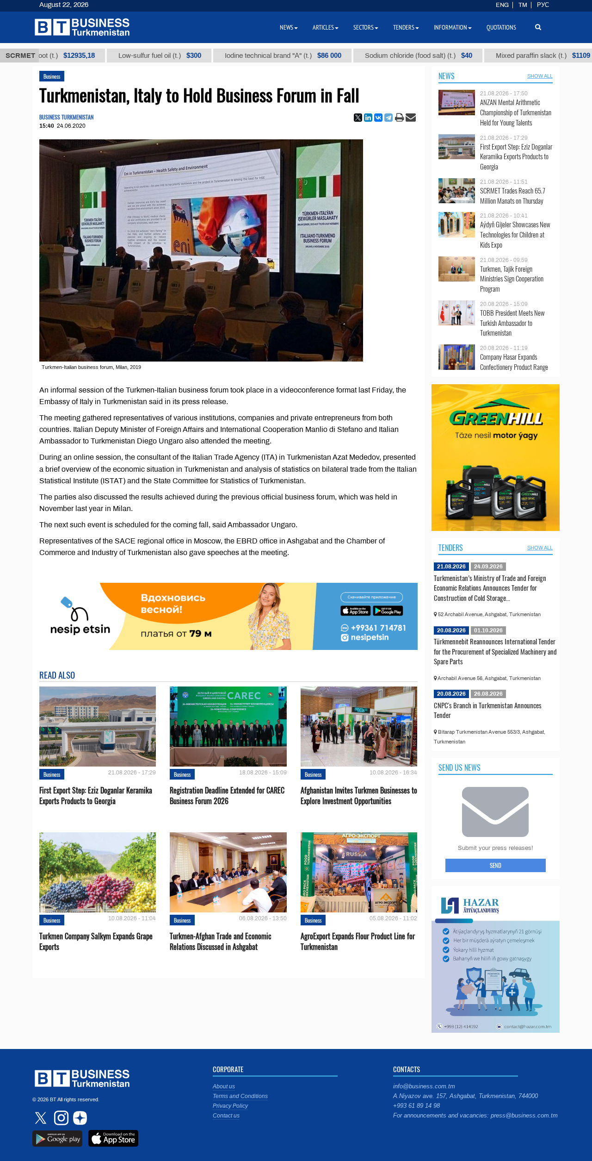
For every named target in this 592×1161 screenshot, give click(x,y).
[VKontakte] (378, 117)
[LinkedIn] (368, 117)
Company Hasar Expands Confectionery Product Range (514, 362)
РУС (543, 5)
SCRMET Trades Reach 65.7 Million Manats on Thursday (512, 196)
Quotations (501, 27)
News (446, 75)
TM (522, 5)
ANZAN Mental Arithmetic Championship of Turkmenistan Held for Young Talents (515, 112)
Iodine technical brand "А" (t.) (252, 55)
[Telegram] (388, 117)
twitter (41, 1118)
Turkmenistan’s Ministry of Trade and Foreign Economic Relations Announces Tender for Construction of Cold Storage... (490, 588)
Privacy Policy (230, 1106)
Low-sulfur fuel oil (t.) (129, 55)
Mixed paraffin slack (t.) (512, 55)
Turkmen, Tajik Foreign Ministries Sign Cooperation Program (511, 279)
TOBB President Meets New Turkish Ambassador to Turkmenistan (512, 323)
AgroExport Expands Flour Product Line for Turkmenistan (358, 941)
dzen (78, 1118)
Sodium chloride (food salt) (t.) (388, 55)
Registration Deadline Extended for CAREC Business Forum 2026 (227, 795)
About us (224, 1086)
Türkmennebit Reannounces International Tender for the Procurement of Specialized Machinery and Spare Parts (495, 651)
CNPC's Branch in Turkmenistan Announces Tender (488, 710)
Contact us (226, 1115)
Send (495, 865)
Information (450, 27)
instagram (60, 1118)
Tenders (450, 547)
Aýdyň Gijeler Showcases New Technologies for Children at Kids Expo (515, 234)
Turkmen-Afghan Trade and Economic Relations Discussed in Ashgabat (220, 941)
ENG (502, 5)
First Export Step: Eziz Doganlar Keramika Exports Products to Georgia (95, 795)
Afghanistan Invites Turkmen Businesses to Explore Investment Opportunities (359, 795)
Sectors (363, 27)
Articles (323, 27)
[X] (358, 117)
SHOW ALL (540, 76)
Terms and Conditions (240, 1096)
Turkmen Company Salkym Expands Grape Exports (96, 941)
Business (51, 76)
